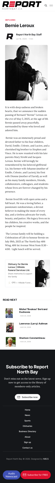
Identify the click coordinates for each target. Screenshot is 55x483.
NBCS (46, 459)
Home (27, 410)
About (27, 437)
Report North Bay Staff (29, 34)
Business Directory (27, 431)
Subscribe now (30, 397)
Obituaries (10, 20)
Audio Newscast (11, 475)
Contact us (27, 447)
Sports (27, 420)
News (27, 415)
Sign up (27, 442)
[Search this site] (46, 5)
